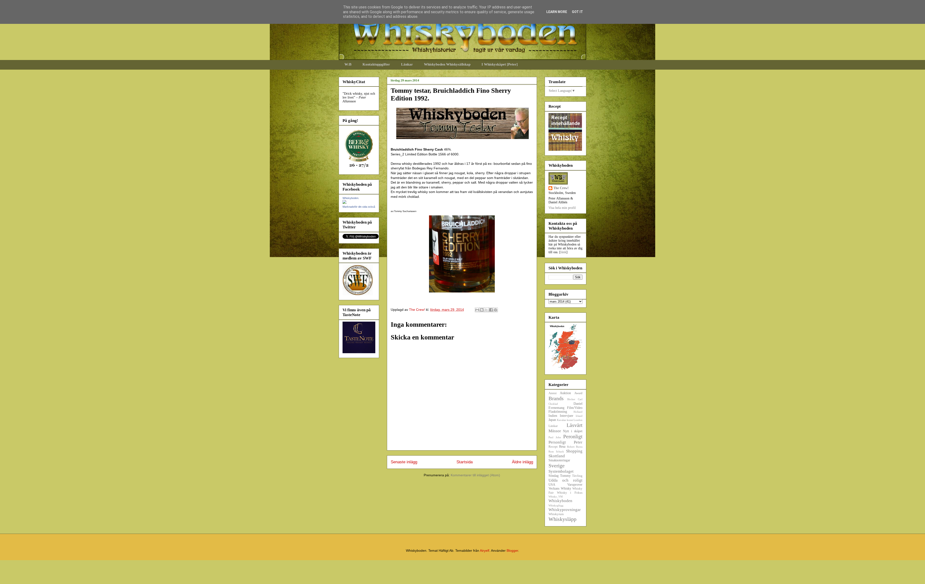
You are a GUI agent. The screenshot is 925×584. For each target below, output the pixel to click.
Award (578, 393)
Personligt (557, 442)
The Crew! (561, 188)
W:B (347, 64)
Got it (577, 12)
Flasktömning (557, 411)
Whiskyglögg (555, 505)
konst (570, 419)
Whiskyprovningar (564, 509)
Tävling (577, 476)
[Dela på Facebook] (491, 309)
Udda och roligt (565, 480)
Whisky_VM (555, 496)
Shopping (574, 451)
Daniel (578, 403)
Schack (560, 451)
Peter (578, 442)
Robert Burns (574, 446)
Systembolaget (561, 471)
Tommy (565, 476)
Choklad (553, 403)
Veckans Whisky (559, 488)
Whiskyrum (556, 514)
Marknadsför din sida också (359, 206)
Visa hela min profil (562, 208)
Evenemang (556, 408)
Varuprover (574, 484)
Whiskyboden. (351, 198)
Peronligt (572, 436)
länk (563, 252)
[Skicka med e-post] (477, 309)
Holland (578, 411)
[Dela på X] (486, 309)
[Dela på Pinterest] (495, 309)
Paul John (554, 437)
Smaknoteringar (559, 460)
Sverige (556, 466)
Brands (556, 398)
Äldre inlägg (522, 462)
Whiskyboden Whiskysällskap (447, 64)
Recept (553, 446)
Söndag (553, 476)
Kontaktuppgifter (376, 64)
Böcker (571, 399)
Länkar (407, 64)
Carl (580, 399)
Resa (562, 446)
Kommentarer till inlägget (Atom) (475, 475)
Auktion (565, 393)
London (578, 419)
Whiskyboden (560, 500)
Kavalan (561, 419)
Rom (551, 451)
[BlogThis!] (481, 309)
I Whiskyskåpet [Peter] (500, 64)
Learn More (556, 12)
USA (551, 484)
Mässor (554, 431)
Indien (552, 416)
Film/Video (574, 408)
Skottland (556, 456)
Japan (552, 420)
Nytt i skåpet (572, 431)
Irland (579, 415)
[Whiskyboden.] (344, 203)
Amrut (552, 393)
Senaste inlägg (404, 462)
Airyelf (484, 550)
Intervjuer (566, 416)
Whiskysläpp (562, 519)
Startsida (464, 462)
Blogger (512, 550)
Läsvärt (574, 425)
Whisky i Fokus (569, 492)
